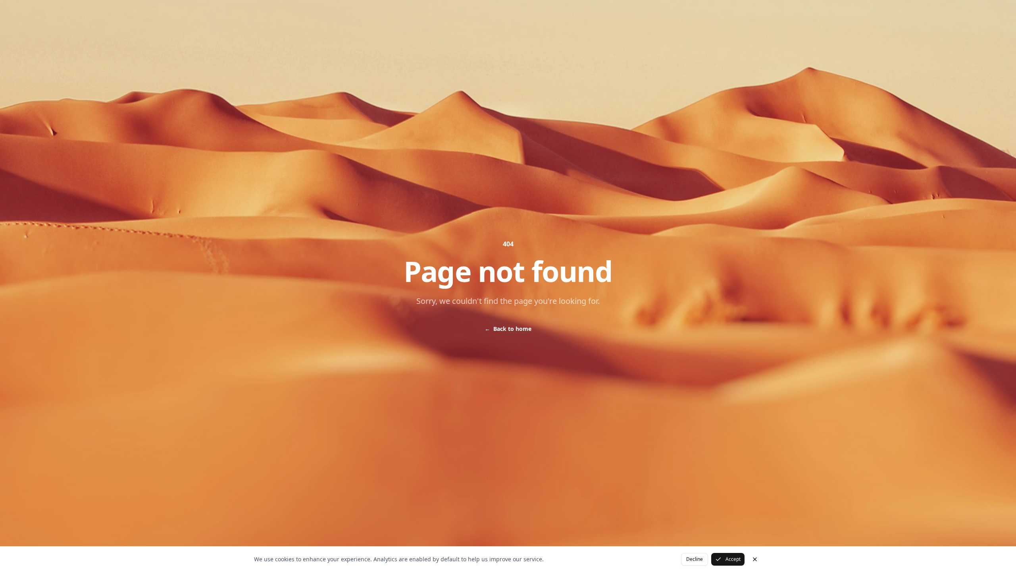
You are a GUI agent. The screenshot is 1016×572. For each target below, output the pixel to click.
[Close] (755, 559)
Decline (694, 559)
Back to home (508, 328)
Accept (733, 559)
